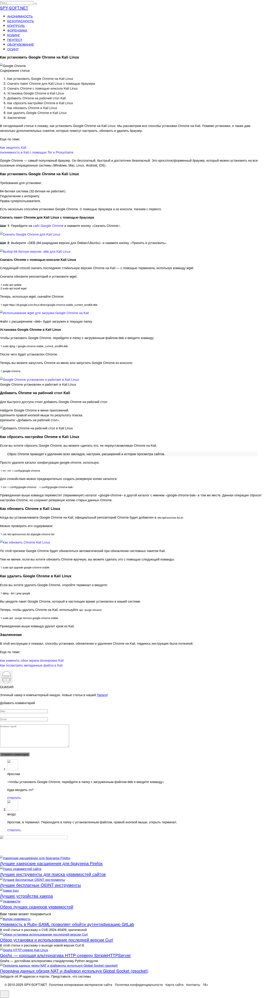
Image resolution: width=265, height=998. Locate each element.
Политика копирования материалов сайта (80, 984)
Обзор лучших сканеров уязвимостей (36, 907)
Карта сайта (174, 984)
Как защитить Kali (13, 147)
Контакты (193, 984)
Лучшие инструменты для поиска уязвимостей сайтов (53, 874)
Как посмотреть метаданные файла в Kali (31, 665)
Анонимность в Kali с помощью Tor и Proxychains (36, 152)
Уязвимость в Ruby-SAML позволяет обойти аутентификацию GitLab (67, 924)
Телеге (102, 694)
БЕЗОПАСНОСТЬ (20, 20)
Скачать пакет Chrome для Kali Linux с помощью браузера (51, 83)
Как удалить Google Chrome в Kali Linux (37, 112)
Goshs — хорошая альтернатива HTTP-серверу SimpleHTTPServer (65, 955)
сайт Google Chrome (48, 225)
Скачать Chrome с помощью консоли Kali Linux (42, 88)
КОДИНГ (13, 35)
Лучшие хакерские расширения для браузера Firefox (51, 863)
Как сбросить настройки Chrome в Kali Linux (40, 102)
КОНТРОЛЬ (16, 25)
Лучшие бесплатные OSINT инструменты (40, 885)
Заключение (16, 117)
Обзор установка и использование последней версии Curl (56, 940)
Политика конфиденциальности (139, 984)
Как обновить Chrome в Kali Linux (32, 107)
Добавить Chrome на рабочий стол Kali (36, 98)
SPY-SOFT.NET (14, 7)
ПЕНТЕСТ (14, 39)
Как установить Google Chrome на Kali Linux (40, 78)
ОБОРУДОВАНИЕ (20, 44)
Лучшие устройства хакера (26, 896)
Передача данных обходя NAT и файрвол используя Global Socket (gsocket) (74, 971)
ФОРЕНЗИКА (17, 30)
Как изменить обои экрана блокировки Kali (32, 660)
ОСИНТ (13, 49)
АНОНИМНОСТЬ (20, 16)
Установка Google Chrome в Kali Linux (35, 93)
